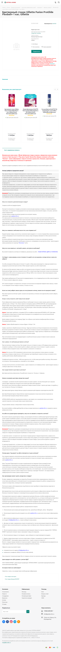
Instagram (11, 621)
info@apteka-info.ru (49, 614)
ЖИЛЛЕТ (54, 23)
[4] (36, 23)
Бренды (43, 596)
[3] (35, 23)
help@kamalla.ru (6, 642)
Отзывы (4, 604)
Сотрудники (5, 596)
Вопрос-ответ (45, 593)
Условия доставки (26, 596)
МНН (42, 598)
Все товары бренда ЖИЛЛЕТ (12, 579)
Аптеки (4, 600)
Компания (5, 589)
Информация (26, 589)
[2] (33, 23)
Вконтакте (3, 621)
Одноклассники (18, 621)
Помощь (24, 591)
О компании (5, 591)
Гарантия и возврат (27, 598)
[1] (32, 23)
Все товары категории (10, 576)
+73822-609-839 (48, 611)
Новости (4, 593)
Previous (55, 89)
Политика (4, 602)
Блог (42, 591)
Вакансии (4, 598)
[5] (37, 23)
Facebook (7, 621)
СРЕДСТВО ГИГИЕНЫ (36, 33)
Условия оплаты (26, 593)
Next (57, 89)
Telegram (14, 621)
